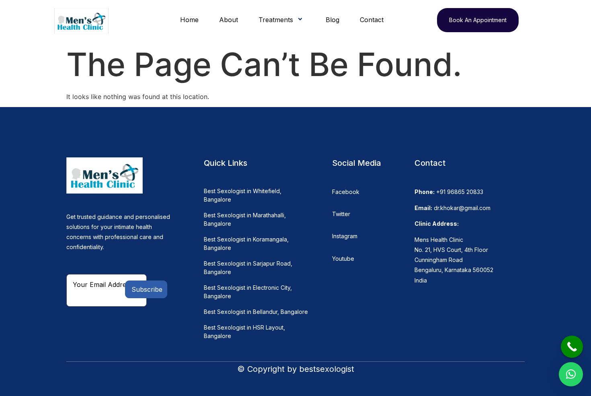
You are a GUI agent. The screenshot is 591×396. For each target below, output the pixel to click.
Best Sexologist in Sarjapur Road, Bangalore (248, 267)
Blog (332, 20)
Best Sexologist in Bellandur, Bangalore (256, 311)
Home (189, 20)
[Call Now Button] (572, 347)
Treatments (276, 20)
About (228, 20)
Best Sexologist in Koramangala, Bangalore (246, 243)
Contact (372, 20)
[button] (571, 374)
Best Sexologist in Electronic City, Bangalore (248, 291)
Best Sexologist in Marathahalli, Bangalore (245, 219)
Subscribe (146, 289)
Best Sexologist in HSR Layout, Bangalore (244, 331)
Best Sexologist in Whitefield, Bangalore (242, 195)
